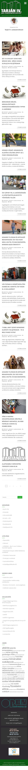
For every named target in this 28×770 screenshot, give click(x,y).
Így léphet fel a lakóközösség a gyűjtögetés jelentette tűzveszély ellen (14, 195)
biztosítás (4, 652)
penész (4, 679)
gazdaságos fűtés (8, 654)
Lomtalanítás (6, 634)
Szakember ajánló (8, 577)
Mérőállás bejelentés (8, 608)
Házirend (5, 543)
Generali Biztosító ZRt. (9, 631)
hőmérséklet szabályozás (11, 660)
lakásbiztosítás (7, 670)
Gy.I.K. (4, 509)
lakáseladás (6, 673)
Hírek (10, 67)
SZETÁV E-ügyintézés (8, 617)
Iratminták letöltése (8, 561)
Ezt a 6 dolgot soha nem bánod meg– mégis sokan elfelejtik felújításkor (12, 61)
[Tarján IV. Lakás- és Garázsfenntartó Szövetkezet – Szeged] (11, 14)
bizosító (14, 650)
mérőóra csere (19, 674)
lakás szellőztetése (18, 673)
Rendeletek (6, 524)
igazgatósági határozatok (18, 662)
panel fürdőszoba (21, 677)
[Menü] (25, 3)
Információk (14, 67)
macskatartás (12, 675)
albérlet (5, 647)
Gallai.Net (14, 766)
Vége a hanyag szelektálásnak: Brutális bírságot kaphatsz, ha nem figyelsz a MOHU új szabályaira (12, 421)
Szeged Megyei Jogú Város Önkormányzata (9, 601)
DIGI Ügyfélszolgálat (8, 628)
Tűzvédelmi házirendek (9, 555)
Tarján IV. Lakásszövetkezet (15, 66)
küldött (20, 668)
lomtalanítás (4, 674)
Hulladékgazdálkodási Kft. (10, 564)
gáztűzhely (17, 654)
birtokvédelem (7, 650)
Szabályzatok (6, 527)
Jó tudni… (5, 518)
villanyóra (19, 691)
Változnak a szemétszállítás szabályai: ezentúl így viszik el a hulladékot (13, 286)
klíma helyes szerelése (11, 667)
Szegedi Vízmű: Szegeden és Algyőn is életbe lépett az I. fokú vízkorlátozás (13, 152)
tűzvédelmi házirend (12, 689)
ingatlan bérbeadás (5, 664)
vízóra (22, 691)
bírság (15, 652)
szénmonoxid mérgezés (6, 684)
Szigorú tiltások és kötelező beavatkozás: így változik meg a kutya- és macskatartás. (14, 374)
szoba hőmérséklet (11, 681)
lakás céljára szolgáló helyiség (18, 670)
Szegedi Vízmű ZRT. (8, 611)
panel (15, 677)
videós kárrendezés (13, 691)
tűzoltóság (6, 686)
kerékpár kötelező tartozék (12, 666)
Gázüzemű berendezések (10, 656)
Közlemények (6, 521)
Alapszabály (6, 540)
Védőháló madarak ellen (9, 588)
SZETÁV (5, 614)
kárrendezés (16, 668)
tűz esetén (15, 684)
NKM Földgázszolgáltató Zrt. (10, 625)
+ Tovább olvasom (21, 79)
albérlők (13, 648)
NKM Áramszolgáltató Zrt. (10, 605)
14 (20, 486)
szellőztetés (20, 679)
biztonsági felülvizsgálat (20, 650)
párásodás (11, 679)
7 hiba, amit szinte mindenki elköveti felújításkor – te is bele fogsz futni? (13, 329)
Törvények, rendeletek (9, 558)
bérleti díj (9, 652)
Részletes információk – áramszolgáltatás (14, 585)
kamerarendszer (16, 664)
